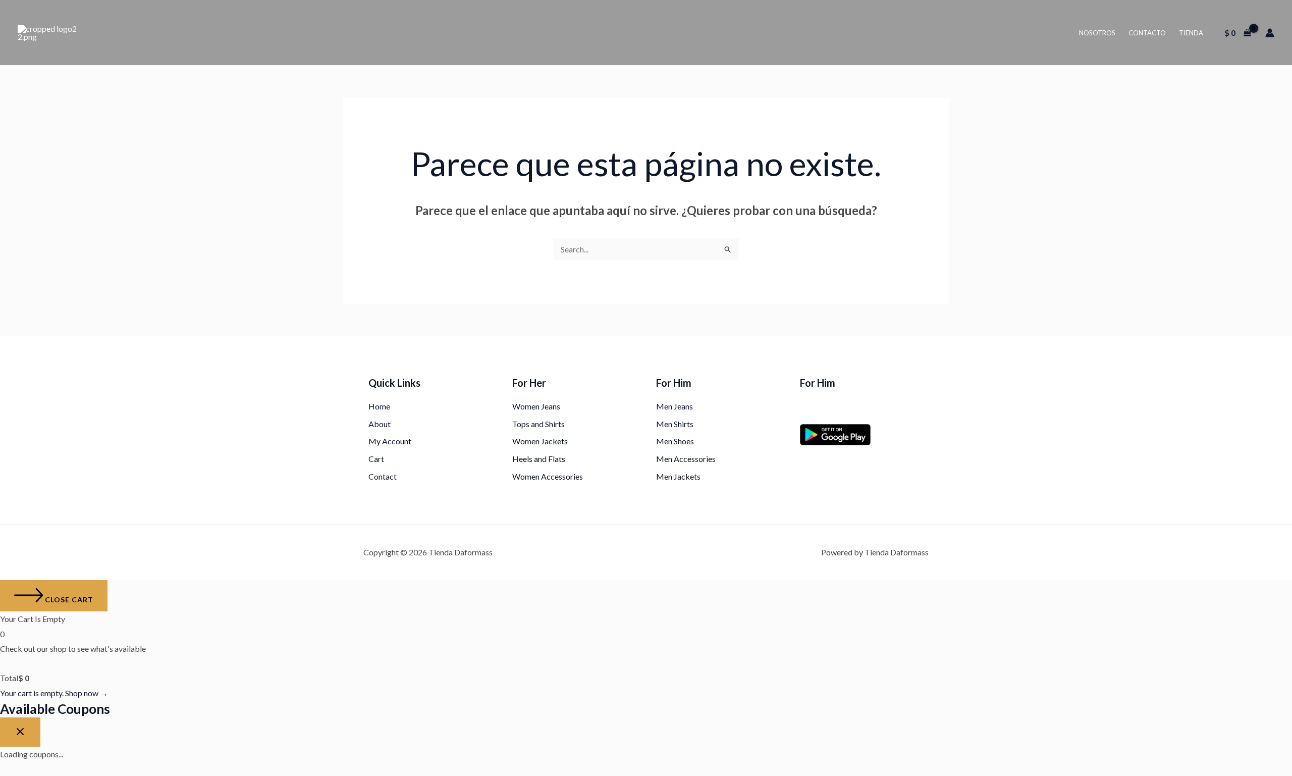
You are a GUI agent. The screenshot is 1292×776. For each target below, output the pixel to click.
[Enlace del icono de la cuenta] (1269, 32)
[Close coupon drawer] (20, 732)
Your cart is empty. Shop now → (54, 693)
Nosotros (1097, 33)
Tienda (1191, 33)
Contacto (1147, 33)
